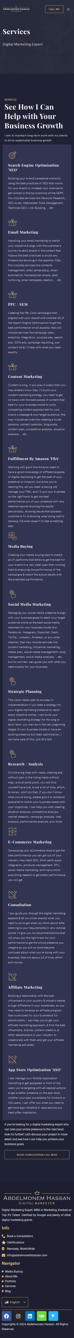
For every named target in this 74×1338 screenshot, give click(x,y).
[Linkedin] (30, 1316)
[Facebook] (6, 1316)
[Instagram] (18, 1316)
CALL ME (54, 9)
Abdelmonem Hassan (40, 1324)
